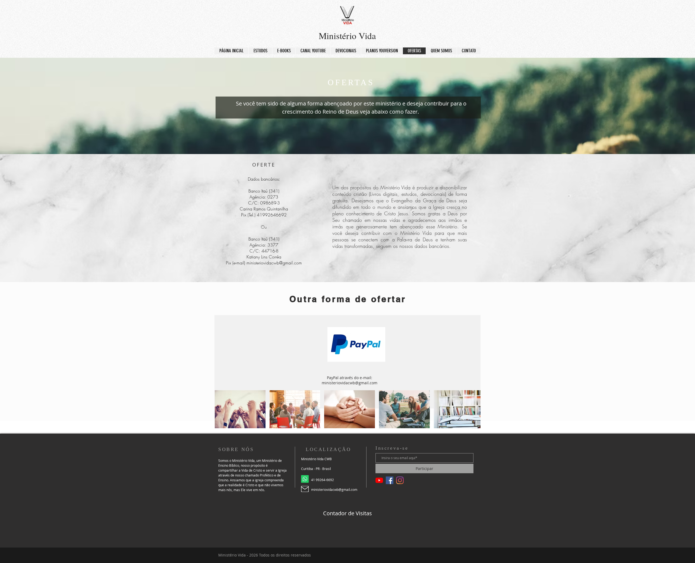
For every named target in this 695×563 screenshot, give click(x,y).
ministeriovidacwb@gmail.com (274, 263)
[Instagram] (400, 480)
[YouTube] (379, 480)
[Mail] (305, 489)
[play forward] (474, 409)
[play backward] (221, 409)
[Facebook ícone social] (389, 480)
